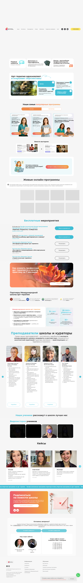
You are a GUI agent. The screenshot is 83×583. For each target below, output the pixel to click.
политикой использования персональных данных (54, 579)
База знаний (45, 571)
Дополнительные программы (49, 569)
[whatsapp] (9, 566)
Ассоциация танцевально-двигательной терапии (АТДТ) (68, 299)
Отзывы (36, 29)
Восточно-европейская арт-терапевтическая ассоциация (35, 299)
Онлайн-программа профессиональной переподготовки (40, 115)
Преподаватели (30, 29)
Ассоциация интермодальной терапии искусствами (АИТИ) (51, 299)
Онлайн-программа (16, 114)
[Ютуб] (67, 29)
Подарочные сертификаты (50, 29)
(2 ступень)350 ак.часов (37, 123)
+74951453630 (17, 525)
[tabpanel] (41, 125)
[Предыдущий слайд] (3, 377)
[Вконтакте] (65, 29)
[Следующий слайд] (80, 377)
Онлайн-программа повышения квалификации (61, 115)
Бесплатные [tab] (51, 108)
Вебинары (45, 565)
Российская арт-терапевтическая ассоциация (19, 299)
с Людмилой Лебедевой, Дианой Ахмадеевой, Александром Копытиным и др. (64, 118)
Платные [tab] (31, 108)
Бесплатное (23, 29)
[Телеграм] (62, 29)
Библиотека (42, 29)
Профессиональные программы (50, 567)
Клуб (58, 29)
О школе (26, 567)
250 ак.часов (64, 121)
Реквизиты (26, 565)
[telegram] (7, 566)
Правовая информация (29, 569)
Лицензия (26, 563)
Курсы (18, 29)
